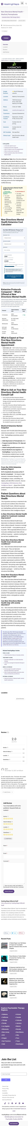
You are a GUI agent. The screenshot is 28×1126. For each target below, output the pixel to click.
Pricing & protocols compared (11, 147)
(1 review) (4, 31)
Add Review (6, 52)
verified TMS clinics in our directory (10, 644)
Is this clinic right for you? (10, 145)
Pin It (22, 933)
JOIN (6, 1080)
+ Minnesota (5, 1029)
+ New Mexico (19, 1032)
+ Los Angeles (5, 1026)
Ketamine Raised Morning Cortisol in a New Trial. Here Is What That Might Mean (17, 993)
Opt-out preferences (6, 1099)
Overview (5, 44)
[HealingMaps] (10, 4)
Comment (6, 861)
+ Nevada (18, 1029)
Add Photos (8, 838)
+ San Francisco (6, 1041)
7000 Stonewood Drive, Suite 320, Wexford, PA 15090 (11, 26)
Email (5, 853)
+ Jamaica (18, 1023)
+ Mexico (18, 1026)
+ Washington (19, 1044)
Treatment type (6, 235)
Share (7, 933)
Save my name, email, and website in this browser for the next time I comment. (13, 886)
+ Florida (3, 1023)
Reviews (5, 49)
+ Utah (3, 1044)
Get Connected (13, 1123)
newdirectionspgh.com (18, 110)
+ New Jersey (5, 1032)
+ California (4, 1017)
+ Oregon (4, 1038)
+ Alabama (4, 1014)
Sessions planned (6, 241)
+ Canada (18, 1017)
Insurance (5, 247)
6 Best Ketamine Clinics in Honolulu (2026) (14, 655)
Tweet (14, 933)
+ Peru (17, 1038)
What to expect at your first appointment (13, 149)
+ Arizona (18, 1014)
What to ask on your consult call (11, 151)
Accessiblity (5, 1093)
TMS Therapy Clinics (15, 17)
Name (5, 846)
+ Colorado (18, 1020)
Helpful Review (8, 792)
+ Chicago (4, 1020)
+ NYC (3, 1035)
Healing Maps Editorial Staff (9, 20)
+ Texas (17, 1041)
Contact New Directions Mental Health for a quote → (14, 277)
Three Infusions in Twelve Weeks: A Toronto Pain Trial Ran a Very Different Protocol (17, 957)
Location (5, 47)
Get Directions (21, 698)
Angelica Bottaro (4, 60)
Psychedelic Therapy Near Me (9, 1095)
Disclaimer (4, 1090)
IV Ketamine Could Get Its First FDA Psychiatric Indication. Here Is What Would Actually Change (18, 969)
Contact (6, 38)
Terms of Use (5, 1086)
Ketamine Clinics (6, 17)
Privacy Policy (5, 1088)
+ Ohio (17, 1035)
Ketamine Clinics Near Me (8, 1097)
